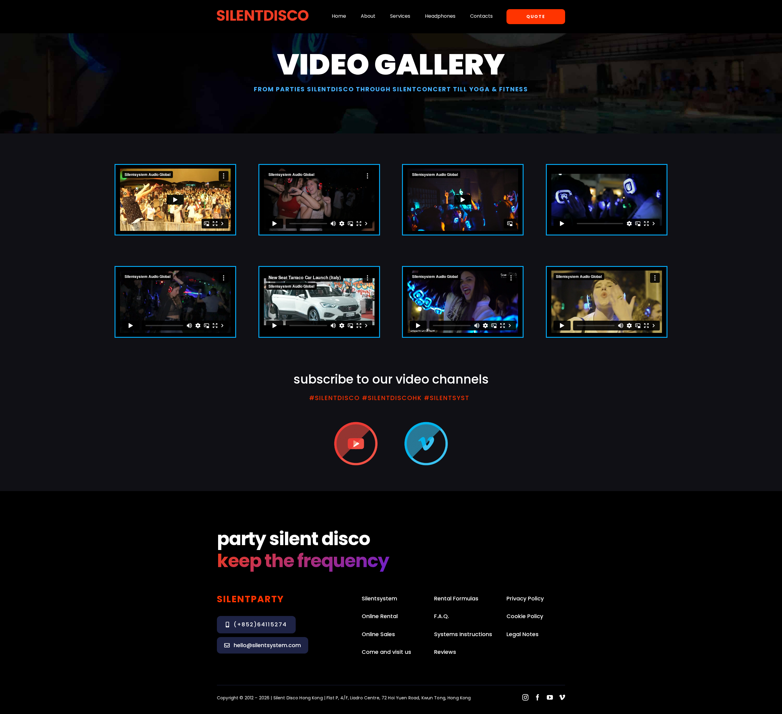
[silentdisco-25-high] (263, 12)
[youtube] (550, 697)
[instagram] (525, 697)
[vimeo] (562, 697)
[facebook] (538, 697)
